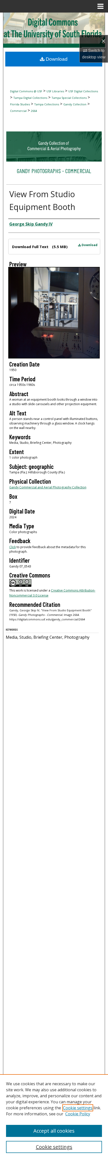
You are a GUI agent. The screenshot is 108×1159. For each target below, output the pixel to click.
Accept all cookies (54, 1130)
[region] (54, 1116)
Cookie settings (77, 1108)
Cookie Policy (77, 1114)
